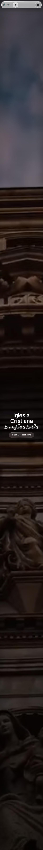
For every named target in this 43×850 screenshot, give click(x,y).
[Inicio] (7, 5)
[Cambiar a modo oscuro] (15, 5)
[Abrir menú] (37, 5)
